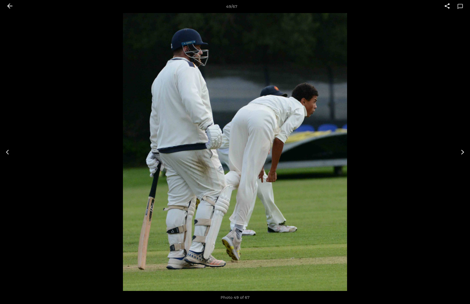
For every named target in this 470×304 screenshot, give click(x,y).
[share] (447, 6)
